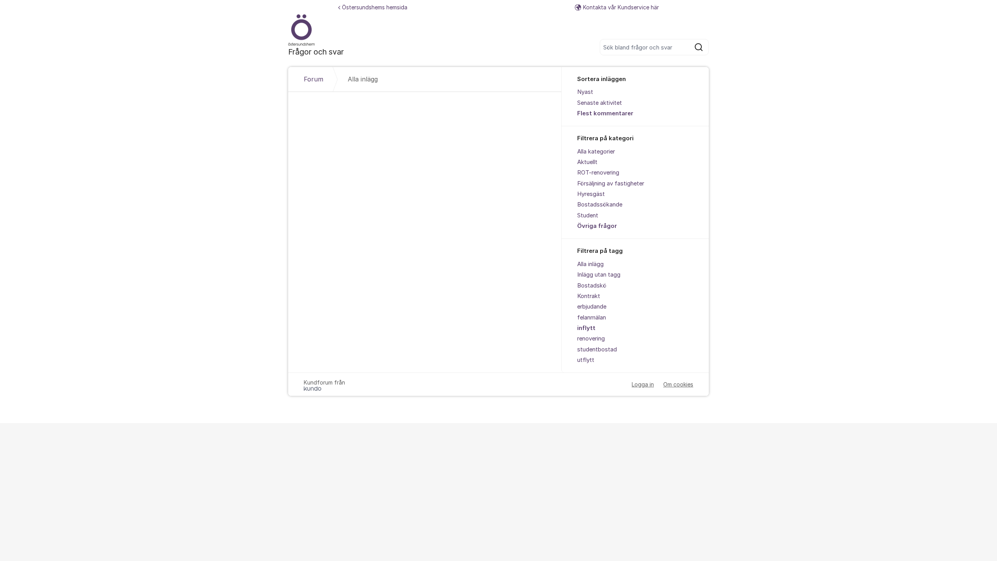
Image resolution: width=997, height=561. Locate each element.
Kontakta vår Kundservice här (621, 7)
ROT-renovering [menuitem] (598, 172)
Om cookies (678, 384)
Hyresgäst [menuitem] (591, 194)
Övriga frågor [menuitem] (597, 225)
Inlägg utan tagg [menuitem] (598, 274)
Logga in (643, 384)
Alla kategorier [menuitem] (596, 151)
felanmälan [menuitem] (591, 317)
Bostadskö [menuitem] (591, 285)
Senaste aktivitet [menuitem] (599, 102)
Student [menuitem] (587, 215)
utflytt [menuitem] (585, 359)
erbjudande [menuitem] (591, 306)
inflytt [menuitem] (586, 328)
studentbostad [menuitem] (597, 349)
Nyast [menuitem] (585, 91)
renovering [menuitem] (591, 338)
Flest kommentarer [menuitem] (605, 113)
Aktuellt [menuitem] (587, 162)
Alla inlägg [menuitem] (590, 264)
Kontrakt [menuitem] (588, 296)
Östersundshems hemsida (374, 7)
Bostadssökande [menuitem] (599, 204)
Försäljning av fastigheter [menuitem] (610, 183)
